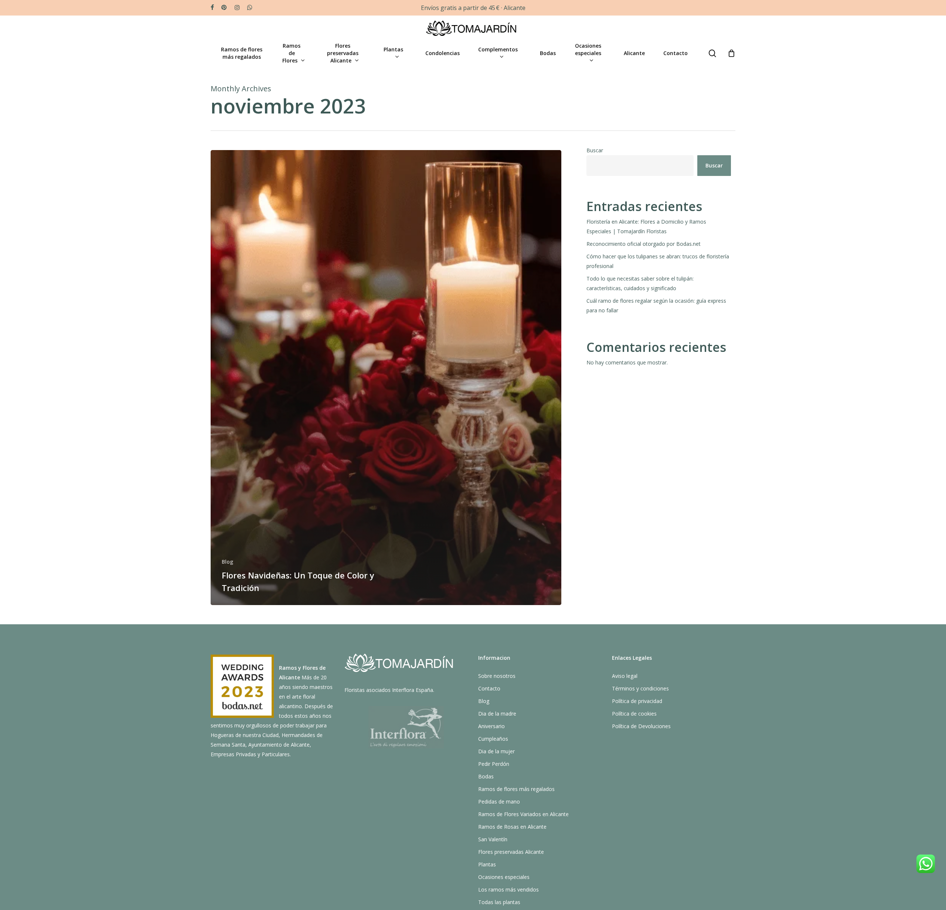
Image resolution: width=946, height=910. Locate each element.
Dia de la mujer (496, 751)
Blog (227, 561)
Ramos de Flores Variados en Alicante (523, 814)
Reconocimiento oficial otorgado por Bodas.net (643, 243)
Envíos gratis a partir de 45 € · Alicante (473, 8)
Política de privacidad (637, 700)
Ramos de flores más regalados (516, 788)
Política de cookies (634, 713)
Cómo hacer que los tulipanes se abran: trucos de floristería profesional (657, 261)
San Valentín (492, 839)
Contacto (489, 688)
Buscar (594, 150)
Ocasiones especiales (504, 876)
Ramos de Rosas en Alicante (512, 826)
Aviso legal (624, 675)
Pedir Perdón (493, 763)
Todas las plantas (499, 902)
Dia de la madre (497, 713)
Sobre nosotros (496, 675)
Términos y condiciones (640, 688)
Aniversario (491, 726)
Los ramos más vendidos (508, 889)
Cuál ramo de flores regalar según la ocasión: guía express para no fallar (656, 305)
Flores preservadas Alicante (511, 851)
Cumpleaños (493, 738)
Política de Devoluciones (641, 726)
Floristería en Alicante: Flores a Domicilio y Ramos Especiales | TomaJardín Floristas (646, 226)
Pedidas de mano (499, 801)
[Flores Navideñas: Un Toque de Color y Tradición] (386, 377)
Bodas (486, 776)
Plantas (487, 864)
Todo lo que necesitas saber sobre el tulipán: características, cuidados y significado (640, 283)
